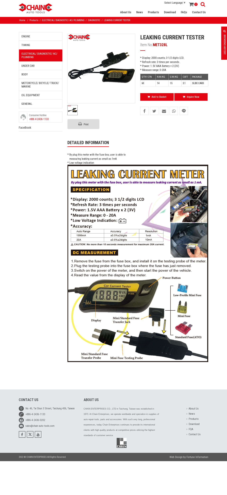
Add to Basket (159, 96)
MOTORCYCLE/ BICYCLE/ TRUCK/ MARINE (40, 84)
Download (170, 12)
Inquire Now (193, 96)
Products (153, 12)
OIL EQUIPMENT (30, 95)
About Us (125, 12)
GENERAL (26, 103)
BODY (24, 74)
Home (22, 20)
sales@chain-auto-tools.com (40, 425)
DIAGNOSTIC (94, 20)
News (139, 12)
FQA (191, 429)
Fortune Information (197, 457)
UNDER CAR (28, 65)
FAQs (184, 12)
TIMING (25, 45)
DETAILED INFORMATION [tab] (88, 142)
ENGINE (25, 36)
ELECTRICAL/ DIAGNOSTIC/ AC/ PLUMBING (63, 20)
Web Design (176, 457)
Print (86, 124)
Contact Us (199, 12)
